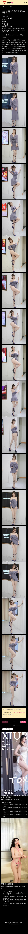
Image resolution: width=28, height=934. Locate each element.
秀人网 (6, 7)
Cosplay (20, 922)
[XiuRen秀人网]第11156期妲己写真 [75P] (13, 811)
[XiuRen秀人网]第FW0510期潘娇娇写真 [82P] (14, 893)
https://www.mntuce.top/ (19, 712)
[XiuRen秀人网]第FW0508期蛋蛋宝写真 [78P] (14, 900)
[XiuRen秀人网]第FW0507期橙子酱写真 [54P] (14, 903)
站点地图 (16, 922)
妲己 (12, 728)
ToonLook (16, 924)
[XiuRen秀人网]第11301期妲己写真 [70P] (13, 804)
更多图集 (10, 891)
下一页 (23, 722)
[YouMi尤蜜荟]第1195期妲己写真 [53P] (13, 808)
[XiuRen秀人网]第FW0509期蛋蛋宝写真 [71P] (14, 896)
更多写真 (9, 802)
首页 (3, 7)
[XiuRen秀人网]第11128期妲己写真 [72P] (13, 814)
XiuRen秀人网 (6, 728)
